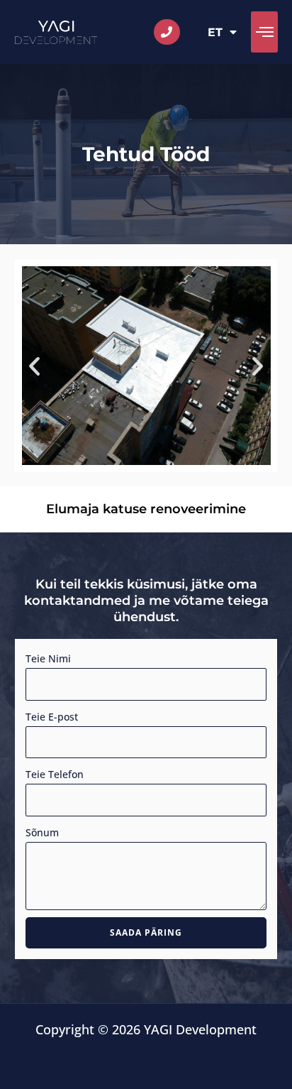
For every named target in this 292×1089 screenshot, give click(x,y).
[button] (264, 32)
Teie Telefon (55, 774)
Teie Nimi (48, 658)
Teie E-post (52, 716)
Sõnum (42, 832)
